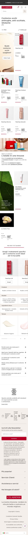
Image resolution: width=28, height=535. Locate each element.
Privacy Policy (14, 519)
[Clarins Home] (7, 7)
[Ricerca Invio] (24, 11)
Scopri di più (5, 404)
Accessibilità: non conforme (14, 524)
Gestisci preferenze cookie (14, 527)
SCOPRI (3, 207)
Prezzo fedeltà (23, 57)
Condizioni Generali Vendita (14, 516)
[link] (24, 57)
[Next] (24, 338)
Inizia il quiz (7, 58)
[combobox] (14, 533)
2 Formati (18, 52)
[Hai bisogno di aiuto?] (25, 526)
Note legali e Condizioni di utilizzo (14, 521)
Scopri (9, 282)
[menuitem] (18, 7)
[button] (14, 348)
